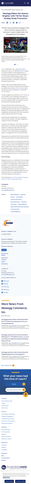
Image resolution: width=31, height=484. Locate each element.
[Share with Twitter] (10, 23)
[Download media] (29, 59)
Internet (13, 197)
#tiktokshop (4, 263)
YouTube (3, 179)
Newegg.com (17, 174)
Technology (14, 204)
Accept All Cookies (20, 481)
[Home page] (7, 3)
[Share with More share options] (23, 23)
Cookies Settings (9, 481)
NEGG (21, 71)
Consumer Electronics (16, 199)
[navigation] (28, 3)
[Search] (24, 3)
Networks (23, 194)
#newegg (3, 259)
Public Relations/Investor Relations (20, 206)
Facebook (25, 177)
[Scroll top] (25, 394)
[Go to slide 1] (15, 64)
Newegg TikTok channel (17, 88)
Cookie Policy (6, 477)
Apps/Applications (15, 201)
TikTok (15, 177)
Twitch (8, 179)
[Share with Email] (17, 23)
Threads (13, 179)
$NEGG (3, 255)
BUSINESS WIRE (20, 69)
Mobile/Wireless (15, 194)
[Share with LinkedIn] (7, 23)
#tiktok (3, 261)
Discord (19, 179)
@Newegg (6, 281)
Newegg (5, 284)
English (4, 250)
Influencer (24, 201)
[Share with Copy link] (20, 23)
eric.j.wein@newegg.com (7, 190)
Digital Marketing (22, 204)
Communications (15, 209)
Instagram (19, 177)
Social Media (19, 197)
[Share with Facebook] (13, 23)
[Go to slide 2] (17, 64)
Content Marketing (15, 211)
